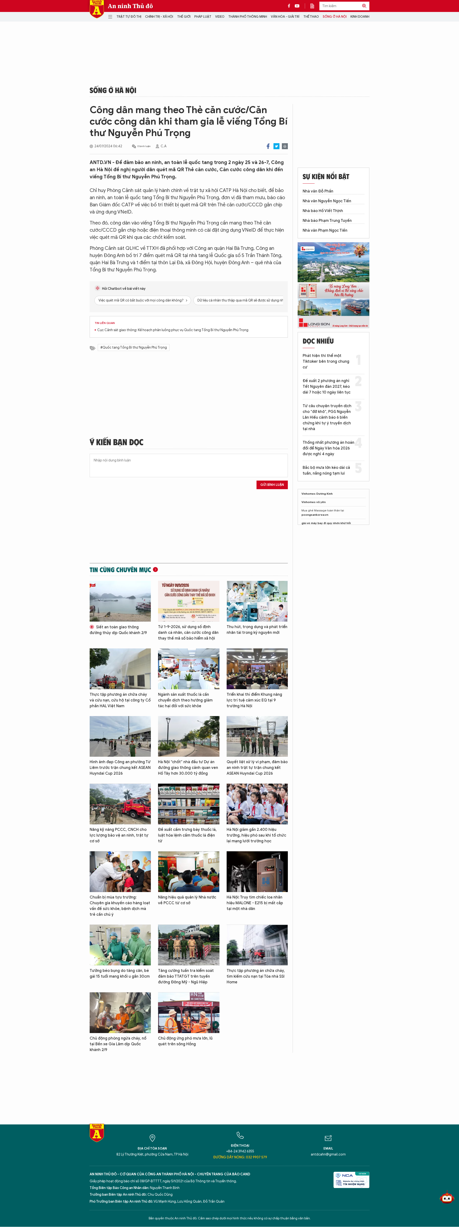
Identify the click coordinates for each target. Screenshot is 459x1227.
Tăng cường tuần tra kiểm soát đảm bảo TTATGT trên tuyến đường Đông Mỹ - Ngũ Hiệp (186, 976)
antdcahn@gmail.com (328, 1154)
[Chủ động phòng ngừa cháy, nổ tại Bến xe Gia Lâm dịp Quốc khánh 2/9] (120, 1012)
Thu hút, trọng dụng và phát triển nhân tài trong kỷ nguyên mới (257, 629)
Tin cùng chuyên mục (120, 569)
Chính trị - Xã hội (159, 17)
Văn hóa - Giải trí (285, 17)
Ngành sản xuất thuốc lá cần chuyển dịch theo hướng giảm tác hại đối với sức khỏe (185, 700)
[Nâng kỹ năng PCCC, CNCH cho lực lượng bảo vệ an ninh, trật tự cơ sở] (120, 803)
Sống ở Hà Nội (335, 17)
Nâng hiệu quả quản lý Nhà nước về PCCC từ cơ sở (187, 900)
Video (219, 17)
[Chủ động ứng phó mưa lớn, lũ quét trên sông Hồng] (188, 1012)
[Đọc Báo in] (314, 6)
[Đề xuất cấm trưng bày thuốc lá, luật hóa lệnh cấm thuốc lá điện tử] (188, 803)
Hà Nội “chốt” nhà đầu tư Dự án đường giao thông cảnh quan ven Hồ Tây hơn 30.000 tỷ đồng (188, 768)
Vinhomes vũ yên (313, 502)
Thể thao (311, 17)
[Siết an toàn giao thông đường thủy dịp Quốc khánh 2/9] (120, 601)
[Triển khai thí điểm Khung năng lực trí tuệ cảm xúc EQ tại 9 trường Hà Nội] (257, 668)
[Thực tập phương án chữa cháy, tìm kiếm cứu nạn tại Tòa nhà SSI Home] (257, 945)
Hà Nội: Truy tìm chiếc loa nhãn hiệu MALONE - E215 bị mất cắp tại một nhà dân (255, 903)
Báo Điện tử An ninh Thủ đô (96, 9)
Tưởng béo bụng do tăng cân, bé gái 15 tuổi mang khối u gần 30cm (120, 973)
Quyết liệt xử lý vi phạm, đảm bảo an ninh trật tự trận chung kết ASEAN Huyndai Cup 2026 (257, 768)
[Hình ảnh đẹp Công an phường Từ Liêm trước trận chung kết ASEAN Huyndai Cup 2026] (120, 736)
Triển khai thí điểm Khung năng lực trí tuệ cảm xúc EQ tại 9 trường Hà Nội (254, 700)
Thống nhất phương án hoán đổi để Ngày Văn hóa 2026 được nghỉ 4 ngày (328, 448)
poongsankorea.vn (314, 514)
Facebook (268, 146)
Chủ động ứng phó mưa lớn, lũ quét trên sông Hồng (185, 1041)
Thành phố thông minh (247, 17)
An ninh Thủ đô (130, 6)
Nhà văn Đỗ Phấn (318, 191)
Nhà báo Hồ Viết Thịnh (323, 210)
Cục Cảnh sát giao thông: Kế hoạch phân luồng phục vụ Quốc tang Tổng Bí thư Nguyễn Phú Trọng (172, 330)
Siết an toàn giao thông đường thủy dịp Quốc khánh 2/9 (118, 630)
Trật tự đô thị (128, 17)
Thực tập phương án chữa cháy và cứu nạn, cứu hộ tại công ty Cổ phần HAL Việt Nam (120, 700)
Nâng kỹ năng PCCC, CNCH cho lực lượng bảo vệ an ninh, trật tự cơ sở (119, 835)
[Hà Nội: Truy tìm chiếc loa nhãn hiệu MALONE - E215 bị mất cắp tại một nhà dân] (257, 871)
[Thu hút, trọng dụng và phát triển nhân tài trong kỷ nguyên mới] (257, 601)
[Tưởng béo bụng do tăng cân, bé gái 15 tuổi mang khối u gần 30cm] (120, 945)
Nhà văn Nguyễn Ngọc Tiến (327, 201)
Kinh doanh (359, 17)
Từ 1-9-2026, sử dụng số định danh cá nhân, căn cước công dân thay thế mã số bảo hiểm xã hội (188, 632)
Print (285, 146)
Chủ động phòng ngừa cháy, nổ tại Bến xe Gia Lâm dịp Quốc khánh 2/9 (118, 1044)
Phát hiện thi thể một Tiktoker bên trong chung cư (326, 361)
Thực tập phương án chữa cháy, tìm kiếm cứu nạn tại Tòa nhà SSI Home (256, 976)
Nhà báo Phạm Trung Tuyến (327, 220)
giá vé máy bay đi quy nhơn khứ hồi (326, 523)
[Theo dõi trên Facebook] (290, 6)
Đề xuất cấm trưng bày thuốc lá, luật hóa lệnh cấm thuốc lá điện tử (187, 835)
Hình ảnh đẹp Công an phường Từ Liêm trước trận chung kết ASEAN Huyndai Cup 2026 (120, 768)
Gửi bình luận (272, 485)
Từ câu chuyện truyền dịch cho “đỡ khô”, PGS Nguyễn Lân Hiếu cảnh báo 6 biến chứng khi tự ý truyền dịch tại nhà (327, 417)
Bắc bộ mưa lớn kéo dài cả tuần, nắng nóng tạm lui (326, 470)
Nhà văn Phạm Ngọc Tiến (325, 230)
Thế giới (184, 17)
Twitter (276, 146)
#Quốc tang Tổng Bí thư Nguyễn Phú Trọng (133, 347)
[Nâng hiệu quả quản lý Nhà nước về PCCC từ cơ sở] (188, 871)
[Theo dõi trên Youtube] (297, 6)
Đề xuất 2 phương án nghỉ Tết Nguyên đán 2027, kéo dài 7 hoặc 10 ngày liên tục (326, 386)
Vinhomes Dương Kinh (317, 493)
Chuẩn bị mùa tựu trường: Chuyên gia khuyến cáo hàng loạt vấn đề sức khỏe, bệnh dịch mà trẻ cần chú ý (120, 906)
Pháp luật (202, 17)
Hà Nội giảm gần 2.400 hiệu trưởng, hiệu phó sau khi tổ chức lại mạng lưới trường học (256, 835)
